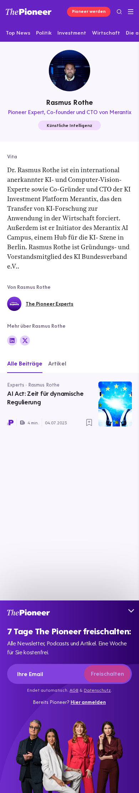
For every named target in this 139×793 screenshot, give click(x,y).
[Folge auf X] (25, 341)
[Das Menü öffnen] (130, 11)
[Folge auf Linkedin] (12, 341)
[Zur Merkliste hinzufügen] (89, 422)
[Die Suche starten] (119, 12)
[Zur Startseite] (29, 11)
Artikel (57, 363)
